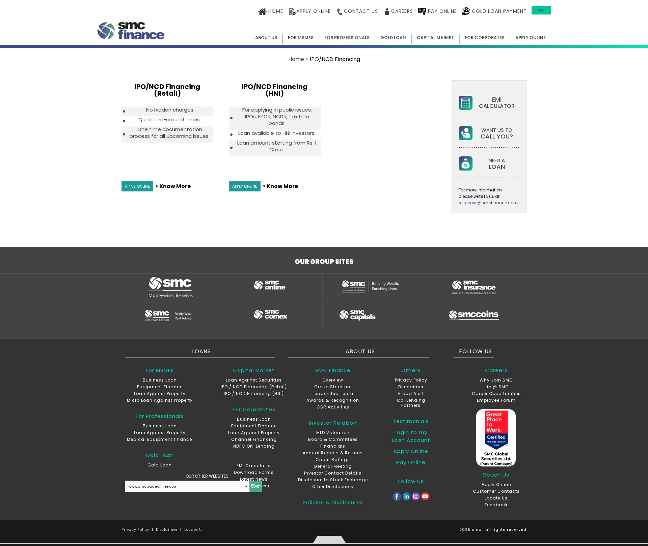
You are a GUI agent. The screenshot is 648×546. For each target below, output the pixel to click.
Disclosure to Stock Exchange (333, 480)
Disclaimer (411, 387)
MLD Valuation (333, 432)
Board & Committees (333, 439)
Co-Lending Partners (411, 402)
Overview (332, 380)
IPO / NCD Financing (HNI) (254, 393)
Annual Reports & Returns (333, 453)
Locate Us (496, 498)
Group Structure (333, 387)
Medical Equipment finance (159, 439)
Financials (332, 446)
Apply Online (496, 484)
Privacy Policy (411, 380)
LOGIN (541, 10)
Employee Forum (496, 400)
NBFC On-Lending (254, 446)
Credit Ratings (333, 459)
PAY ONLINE (441, 11)
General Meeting (333, 466)
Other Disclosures (332, 486)
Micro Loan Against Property (160, 400)
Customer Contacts (496, 491)
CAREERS (402, 11)
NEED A (497, 163)
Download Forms (254, 472)
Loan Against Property (160, 393)
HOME (275, 11)
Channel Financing (254, 439)
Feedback (496, 505)
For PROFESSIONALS (347, 37)
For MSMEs (301, 37)
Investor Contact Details (332, 473)
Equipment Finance (160, 387)
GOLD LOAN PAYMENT (498, 11)
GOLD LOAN (393, 37)
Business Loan (160, 380)
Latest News (254, 479)
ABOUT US (266, 37)
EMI (497, 102)
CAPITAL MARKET (435, 37)
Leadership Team (333, 393)
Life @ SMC (496, 387)
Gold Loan (159, 465)
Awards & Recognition (332, 400)
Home (296, 59)
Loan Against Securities (254, 380)
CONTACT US (361, 11)
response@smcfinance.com (488, 203)
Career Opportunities (496, 393)
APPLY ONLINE (313, 11)
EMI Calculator (254, 465)
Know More (175, 186)
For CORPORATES (485, 37)
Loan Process (253, 486)
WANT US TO (497, 133)
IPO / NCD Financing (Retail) (254, 387)
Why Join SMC (496, 380)
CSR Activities (333, 407)
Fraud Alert (411, 393)
